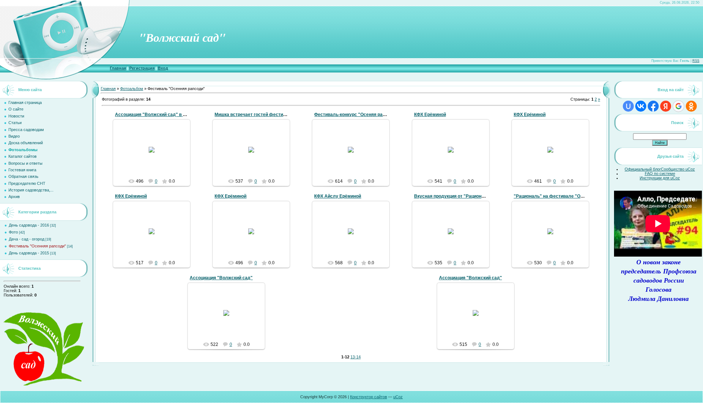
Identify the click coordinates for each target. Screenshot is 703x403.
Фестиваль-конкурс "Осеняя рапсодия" (357, 114)
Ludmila (155, 168)
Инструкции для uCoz (660, 178)
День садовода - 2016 (29, 225)
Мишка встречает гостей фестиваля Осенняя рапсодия (275, 114)
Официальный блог (643, 169)
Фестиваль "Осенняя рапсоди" (37, 246)
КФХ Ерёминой (430, 114)
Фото (13, 232)
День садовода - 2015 (29, 253)
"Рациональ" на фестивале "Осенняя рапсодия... (567, 196)
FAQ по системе (660, 173)
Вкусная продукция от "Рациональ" (453, 196)
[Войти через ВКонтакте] (640, 106)
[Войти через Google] (678, 106)
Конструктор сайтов (368, 397)
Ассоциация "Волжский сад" (221, 277)
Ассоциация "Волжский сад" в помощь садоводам (170, 114)
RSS (695, 61)
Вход (163, 68)
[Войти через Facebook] (653, 106)
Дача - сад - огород (26, 239)
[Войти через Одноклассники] (691, 106)
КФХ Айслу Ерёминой (337, 196)
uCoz (398, 397)
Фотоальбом (131, 88)
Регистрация (142, 68)
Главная (118, 68)
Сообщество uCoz (678, 169)
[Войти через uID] (628, 106)
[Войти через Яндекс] (665, 106)
